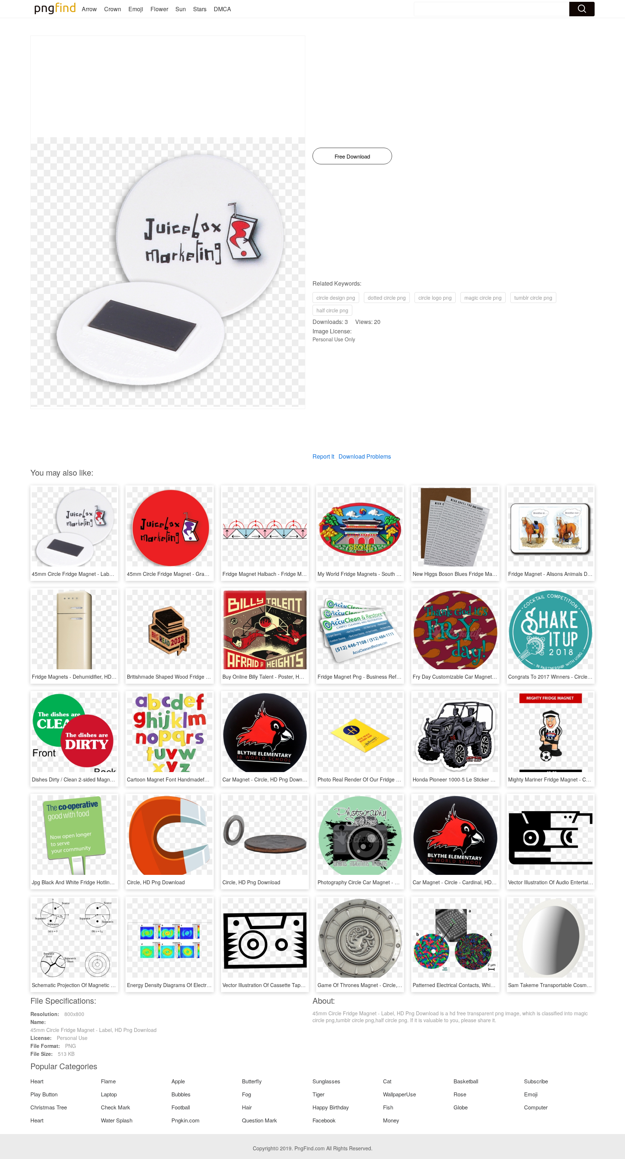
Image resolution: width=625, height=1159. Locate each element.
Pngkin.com (185, 1120)
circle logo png (435, 297)
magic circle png (483, 297)
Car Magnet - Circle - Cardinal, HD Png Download (469, 882)
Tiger (318, 1094)
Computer (536, 1107)
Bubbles (181, 1094)
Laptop (109, 1094)
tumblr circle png (533, 297)
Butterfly (252, 1081)
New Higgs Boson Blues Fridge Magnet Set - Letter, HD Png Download (493, 573)
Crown (112, 9)
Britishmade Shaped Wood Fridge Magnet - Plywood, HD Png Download (209, 676)
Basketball (466, 1081)
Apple (178, 1081)
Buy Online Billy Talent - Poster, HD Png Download (279, 676)
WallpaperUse (399, 1094)
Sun (180, 9)
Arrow (89, 9)
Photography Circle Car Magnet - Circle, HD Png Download (385, 882)
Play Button (44, 1094)
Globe (461, 1107)
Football (180, 1107)
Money (391, 1120)
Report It (323, 456)
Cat (387, 1081)
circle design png (335, 297)
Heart (36, 1081)
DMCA (222, 9)
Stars (200, 9)
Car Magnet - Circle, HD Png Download (267, 779)
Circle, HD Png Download (156, 882)
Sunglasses (326, 1081)
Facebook (324, 1120)
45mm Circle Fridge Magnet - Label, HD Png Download (95, 573)
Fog (246, 1094)
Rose (460, 1094)
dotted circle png (387, 297)
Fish (388, 1107)
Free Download (352, 156)
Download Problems (365, 456)
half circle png (332, 310)
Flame (108, 1081)
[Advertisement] (168, 86)
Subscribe (536, 1081)
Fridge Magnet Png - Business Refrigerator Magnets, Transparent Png (398, 676)
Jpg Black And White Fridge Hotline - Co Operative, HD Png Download (112, 882)
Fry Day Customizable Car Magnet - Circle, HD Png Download (483, 676)
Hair (247, 1107)
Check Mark (115, 1107)
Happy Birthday (330, 1107)
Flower (159, 9)
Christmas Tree (48, 1107)
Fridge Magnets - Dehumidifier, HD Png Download (89, 676)
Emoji (135, 9)
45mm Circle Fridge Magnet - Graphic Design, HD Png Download (201, 573)
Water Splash (116, 1120)
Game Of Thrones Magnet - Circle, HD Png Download (379, 985)
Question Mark (259, 1120)
